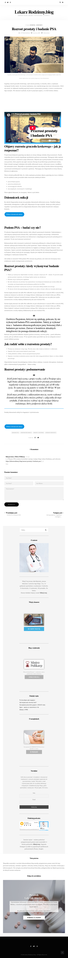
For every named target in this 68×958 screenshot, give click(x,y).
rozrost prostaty (51, 432)
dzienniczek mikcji (26, 432)
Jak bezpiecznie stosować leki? (28, 702)
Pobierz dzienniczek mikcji (14, 214)
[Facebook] (5, 2)
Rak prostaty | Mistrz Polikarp (15, 457)
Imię (34, 793)
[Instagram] (10, 2)
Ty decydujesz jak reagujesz (27, 700)
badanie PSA (15, 432)
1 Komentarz (45, 33)
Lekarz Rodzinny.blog (30, 954)
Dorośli (33, 25)
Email (34, 799)
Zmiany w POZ (23, 709)
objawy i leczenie (39, 432)
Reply (7, 464)
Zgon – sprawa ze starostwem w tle (29, 707)
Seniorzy (39, 25)
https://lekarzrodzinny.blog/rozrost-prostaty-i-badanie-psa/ (23, 461)
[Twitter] (8, 2)
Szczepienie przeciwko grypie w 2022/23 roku (32, 705)
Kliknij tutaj (43, 593)
